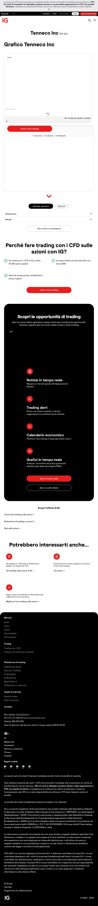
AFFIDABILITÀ (61, 136)
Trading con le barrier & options (19, 652)
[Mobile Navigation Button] (94, 20)
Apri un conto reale (88, 14)
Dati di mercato (11, 700)
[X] (17, 767)
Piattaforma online (12, 666)
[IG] (5, 20)
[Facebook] (5, 767)
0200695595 (22, 714)
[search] (89, 20)
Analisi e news (10, 696)
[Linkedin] (30, 767)
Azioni (7, 629)
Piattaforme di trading (14, 662)
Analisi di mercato (12, 692)
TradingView (10, 674)
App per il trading (12, 670)
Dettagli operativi (41, 206)
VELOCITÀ (37, 136)
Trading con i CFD (12, 648)
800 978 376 (10, 717)
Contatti (8, 706)
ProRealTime (10, 678)
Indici (6, 622)
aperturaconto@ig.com (34, 717)
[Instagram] (11, 767)
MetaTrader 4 (10, 681)
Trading (7, 643)
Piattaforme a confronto (15, 685)
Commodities (10, 633)
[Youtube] (24, 767)
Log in (75, 14)
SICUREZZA (48, 136)
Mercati (61, 206)
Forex (6, 626)
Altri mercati (10, 637)
